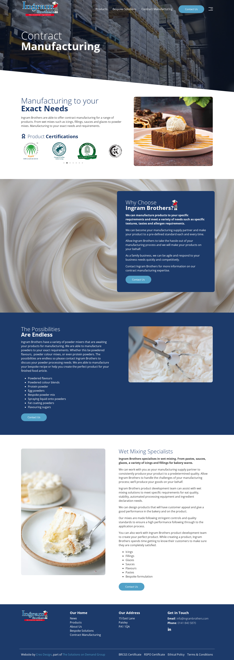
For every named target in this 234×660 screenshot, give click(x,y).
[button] (63, 162)
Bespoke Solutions (124, 9)
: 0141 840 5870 (182, 623)
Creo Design (44, 654)
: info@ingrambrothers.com (188, 618)
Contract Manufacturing (157, 9)
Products (101, 9)
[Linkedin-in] (169, 629)
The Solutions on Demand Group (84, 654)
